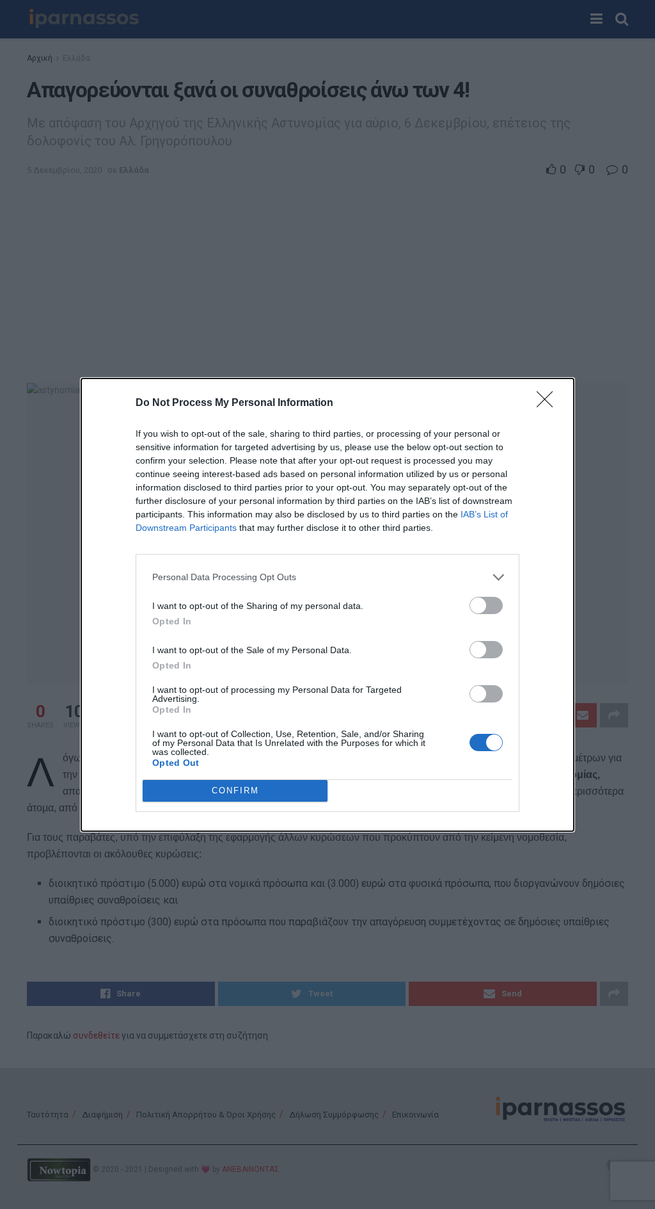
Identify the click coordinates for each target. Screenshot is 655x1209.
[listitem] (327, 577)
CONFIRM (235, 790)
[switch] (486, 605)
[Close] (549, 403)
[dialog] (327, 604)
